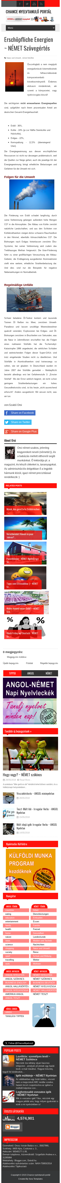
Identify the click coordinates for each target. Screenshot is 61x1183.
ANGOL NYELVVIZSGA (16, 990)
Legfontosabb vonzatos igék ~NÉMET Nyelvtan (33, 1093)
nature (8, 937)
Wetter (36, 960)
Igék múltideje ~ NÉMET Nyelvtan (36, 1075)
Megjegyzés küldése (16, 657)
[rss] (41, 4)
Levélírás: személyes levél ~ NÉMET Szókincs (33, 1058)
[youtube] (34, 4)
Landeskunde (39, 937)
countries (9, 910)
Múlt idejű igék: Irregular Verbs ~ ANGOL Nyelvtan (37, 826)
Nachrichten (38, 944)
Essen (36, 921)
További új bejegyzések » (15, 726)
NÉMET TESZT (40, 994)
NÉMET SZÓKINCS (42, 979)
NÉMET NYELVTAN (42, 975)
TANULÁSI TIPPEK (14, 1016)
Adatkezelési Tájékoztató (15, 1166)
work (7, 963)
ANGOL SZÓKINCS (14, 979)
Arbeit (36, 910)
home (8, 933)
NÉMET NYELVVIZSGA (44, 986)
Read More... (26, 780)
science (9, 944)
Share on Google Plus (24, 431)
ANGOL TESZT (12, 998)
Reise (35, 952)
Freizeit (36, 929)
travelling (9, 960)
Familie (36, 925)
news (7, 940)
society (8, 952)
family (8, 925)
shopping (9, 948)
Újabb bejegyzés (11, 663)
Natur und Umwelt (14, 58)
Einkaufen (37, 918)
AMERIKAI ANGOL (14, 994)
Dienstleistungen (41, 914)
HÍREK (8, 1012)
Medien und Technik (42, 940)
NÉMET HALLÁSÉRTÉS (44, 990)
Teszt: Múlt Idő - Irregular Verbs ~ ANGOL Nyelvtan (37, 811)
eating (8, 914)
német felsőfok (28, 58)
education (9, 918)
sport (7, 956)
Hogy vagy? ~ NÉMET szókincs (22, 774)
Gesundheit (38, 933)
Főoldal (29, 663)
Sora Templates (36, 1179)
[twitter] (27, 4)
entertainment (11, 921)
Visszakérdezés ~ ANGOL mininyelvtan (35, 793)
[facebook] (20, 4)
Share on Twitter (20, 422)
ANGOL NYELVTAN (14, 975)
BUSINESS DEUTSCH (44, 982)
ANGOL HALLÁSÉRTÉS (17, 986)
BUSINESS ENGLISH (15, 982)
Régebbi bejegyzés (49, 663)
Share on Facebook (22, 412)
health (8, 929)
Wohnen (37, 963)
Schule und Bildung (42, 956)
